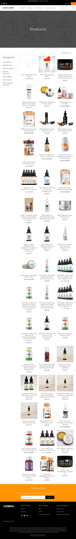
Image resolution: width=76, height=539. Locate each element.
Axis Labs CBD (10, 521)
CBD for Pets (7, 65)
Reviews (41, 511)
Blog (40, 509)
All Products (7, 62)
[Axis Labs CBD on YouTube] (4, 3)
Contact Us (23, 511)
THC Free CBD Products (8, 84)
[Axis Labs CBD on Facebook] (1, 3)
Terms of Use (60, 509)
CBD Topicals (7, 80)
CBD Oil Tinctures (6, 72)
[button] (23, 8)
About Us (23, 509)
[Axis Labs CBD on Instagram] (6, 3)
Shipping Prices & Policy (63, 514)
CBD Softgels (7, 77)
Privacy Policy (60, 511)
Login (68, 3)
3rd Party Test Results (44, 514)
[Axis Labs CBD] (8, 8)
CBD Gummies (8, 68)
